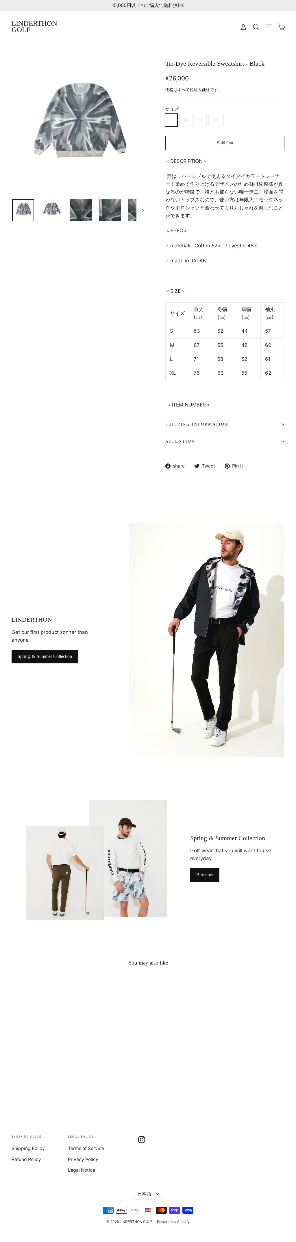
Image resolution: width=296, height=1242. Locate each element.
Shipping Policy (28, 1148)
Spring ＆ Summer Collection (45, 656)
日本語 (144, 1194)
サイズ (172, 109)
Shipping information (196, 424)
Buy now (204, 874)
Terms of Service (86, 1148)
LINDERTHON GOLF (34, 26)
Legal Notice (81, 1170)
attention (180, 441)
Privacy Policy (83, 1159)
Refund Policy (26, 1159)
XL (216, 120)
